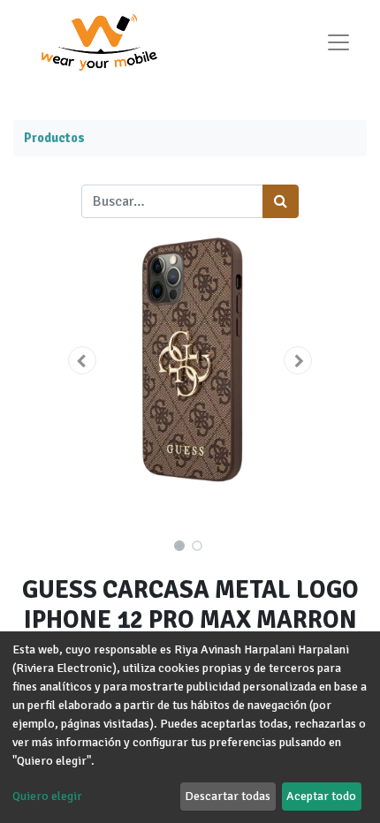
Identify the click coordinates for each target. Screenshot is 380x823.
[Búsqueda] (280, 201)
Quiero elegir (47, 796)
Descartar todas (227, 796)
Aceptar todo (321, 796)
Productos (54, 138)
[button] (82, 360)
